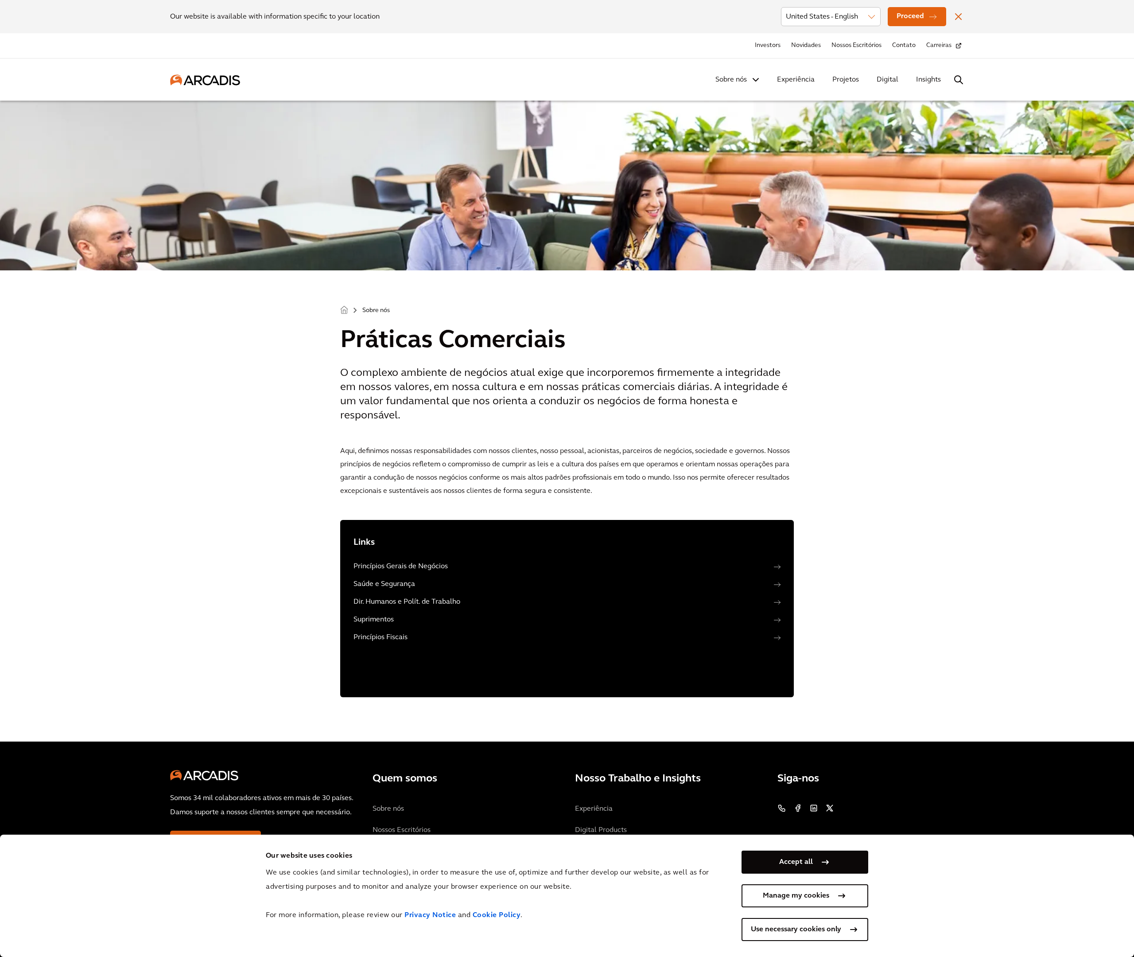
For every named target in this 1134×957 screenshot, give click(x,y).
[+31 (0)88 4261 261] (781, 808)
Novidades (806, 45)
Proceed (910, 16)
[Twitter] (829, 808)
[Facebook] (797, 808)
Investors (768, 45)
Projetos (845, 79)
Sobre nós (731, 79)
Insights (928, 79)
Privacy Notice (430, 915)
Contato (904, 45)
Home (344, 309)
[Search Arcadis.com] (958, 79)
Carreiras (938, 45)
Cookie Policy (497, 915)
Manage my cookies (796, 895)
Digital (887, 79)
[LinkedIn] (813, 808)
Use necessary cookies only (796, 929)
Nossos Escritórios (856, 45)
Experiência (796, 79)
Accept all (796, 862)
